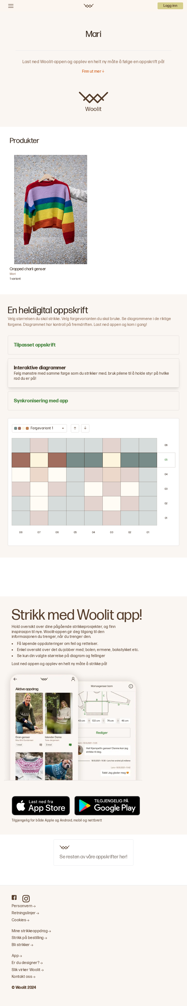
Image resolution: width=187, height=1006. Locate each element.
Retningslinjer (24, 913)
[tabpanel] (93, 482)
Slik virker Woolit (26, 970)
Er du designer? (25, 963)
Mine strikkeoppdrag (30, 931)
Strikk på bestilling (28, 938)
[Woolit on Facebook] (14, 897)
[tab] (93, 345)
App (15, 956)
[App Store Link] (41, 806)
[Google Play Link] (107, 806)
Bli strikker (21, 945)
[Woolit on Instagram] (26, 898)
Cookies (19, 920)
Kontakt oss (22, 976)
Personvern (22, 906)
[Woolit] (89, 6)
